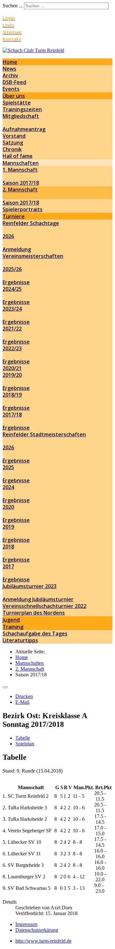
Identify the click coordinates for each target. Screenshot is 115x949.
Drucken (24, 696)
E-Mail (22, 702)
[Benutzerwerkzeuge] (5, 687)
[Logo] (33, 50)
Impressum (26, 924)
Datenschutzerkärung (36, 930)
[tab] (22, 738)
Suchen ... (13, 5)
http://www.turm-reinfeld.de (43, 941)
